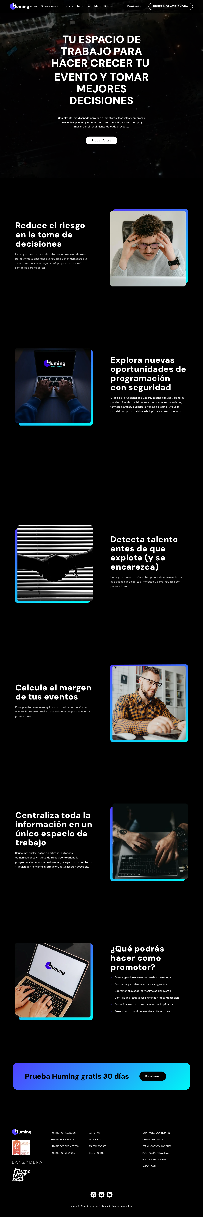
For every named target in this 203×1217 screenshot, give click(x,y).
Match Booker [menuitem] (98, 1146)
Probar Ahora (101, 140)
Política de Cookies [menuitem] (154, 1159)
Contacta (134, 6)
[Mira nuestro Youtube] (101, 1195)
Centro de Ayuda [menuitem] (153, 1139)
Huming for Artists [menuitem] (62, 1139)
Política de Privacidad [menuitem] (156, 1152)
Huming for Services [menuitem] (63, 1152)
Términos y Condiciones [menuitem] (157, 1146)
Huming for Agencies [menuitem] (63, 1132)
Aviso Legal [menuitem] (150, 1166)
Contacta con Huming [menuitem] (156, 1132)
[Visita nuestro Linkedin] (109, 1195)
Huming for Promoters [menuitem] (65, 1146)
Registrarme (152, 1076)
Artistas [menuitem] (94, 1132)
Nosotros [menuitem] (95, 1139)
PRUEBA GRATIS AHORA (170, 6)
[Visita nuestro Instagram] (93, 1195)
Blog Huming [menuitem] (96, 1152)
